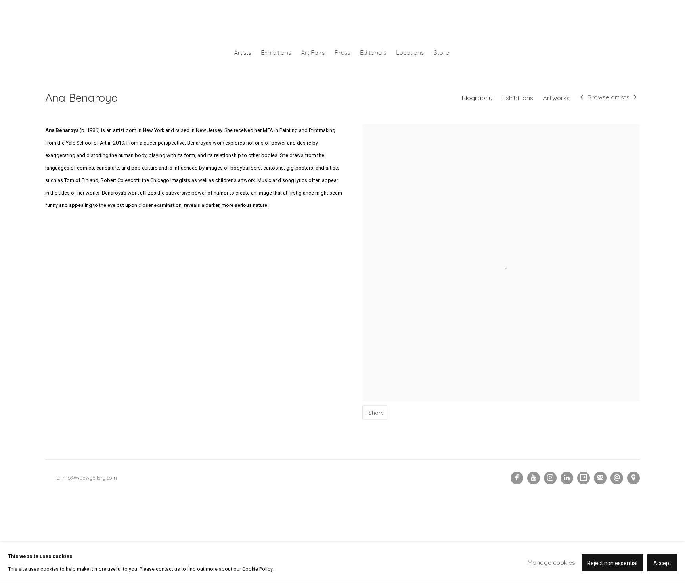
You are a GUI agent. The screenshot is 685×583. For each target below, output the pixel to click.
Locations (410, 53)
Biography (477, 98)
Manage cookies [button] (551, 562)
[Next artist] (635, 98)
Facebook (517, 478)
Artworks (556, 98)
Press (342, 53)
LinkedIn (567, 478)
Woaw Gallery (342, 22)
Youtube (533, 478)
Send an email (616, 478)
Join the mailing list (600, 478)
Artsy (583, 478)
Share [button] (376, 412)
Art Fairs (313, 53)
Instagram (550, 478)
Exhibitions (276, 53)
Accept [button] (662, 563)
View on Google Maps (633, 478)
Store (441, 53)
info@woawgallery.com (89, 477)
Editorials (373, 53)
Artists (242, 53)
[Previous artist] (581, 98)
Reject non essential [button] (612, 563)
